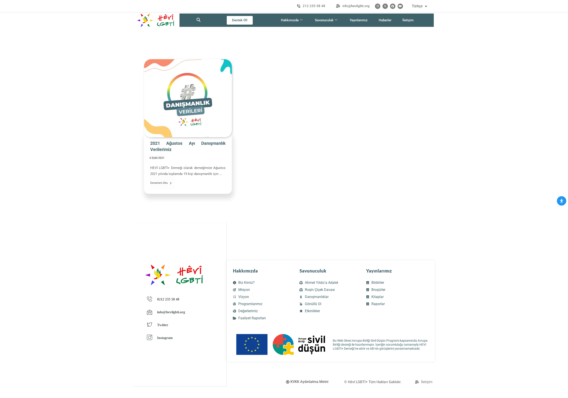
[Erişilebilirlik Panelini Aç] (561, 201)
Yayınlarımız (359, 20)
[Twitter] (385, 6)
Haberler (385, 20)
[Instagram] (377, 6)
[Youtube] (400, 6)
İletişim (408, 20)
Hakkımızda (290, 20)
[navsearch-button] (198, 20)
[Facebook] (392, 6)
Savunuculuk (324, 20)
